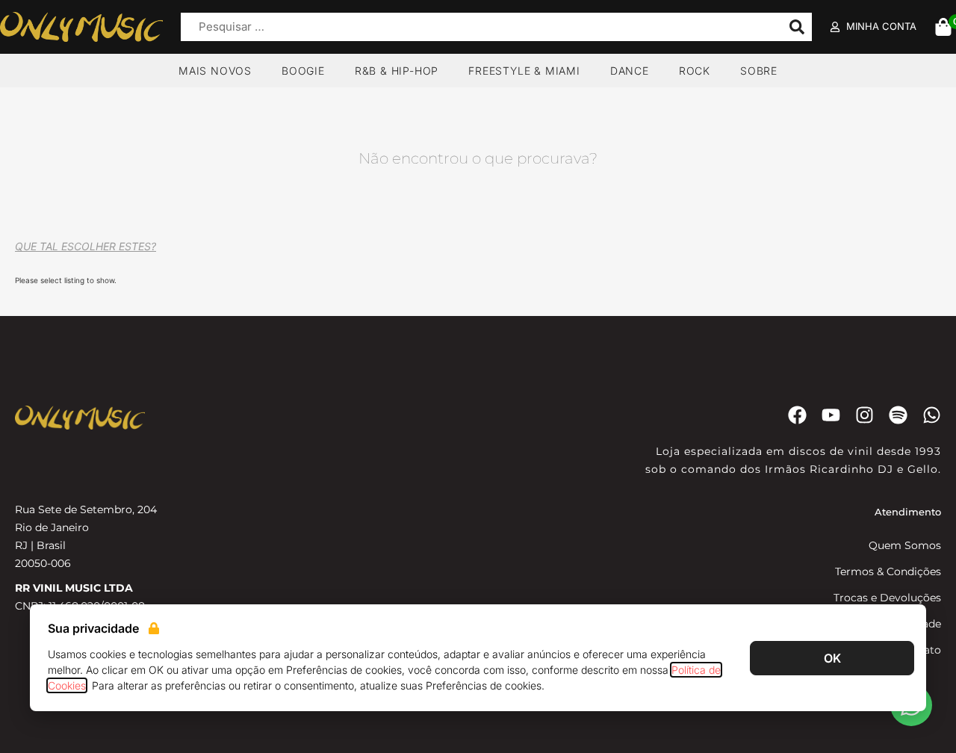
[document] (478, 376)
